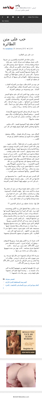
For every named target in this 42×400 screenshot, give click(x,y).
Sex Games (5, 21)
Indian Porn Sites (33, 17)
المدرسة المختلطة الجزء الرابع (16, 282)
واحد (17, 5)
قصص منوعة (10, 279)
